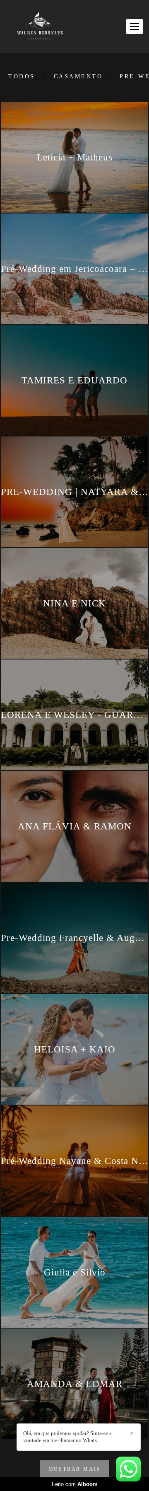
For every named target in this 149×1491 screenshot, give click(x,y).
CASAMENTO (78, 77)
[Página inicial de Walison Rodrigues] (40, 26)
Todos (21, 77)
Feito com (75, 1484)
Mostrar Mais (74, 1469)
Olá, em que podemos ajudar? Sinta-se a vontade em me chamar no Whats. (67, 1436)
